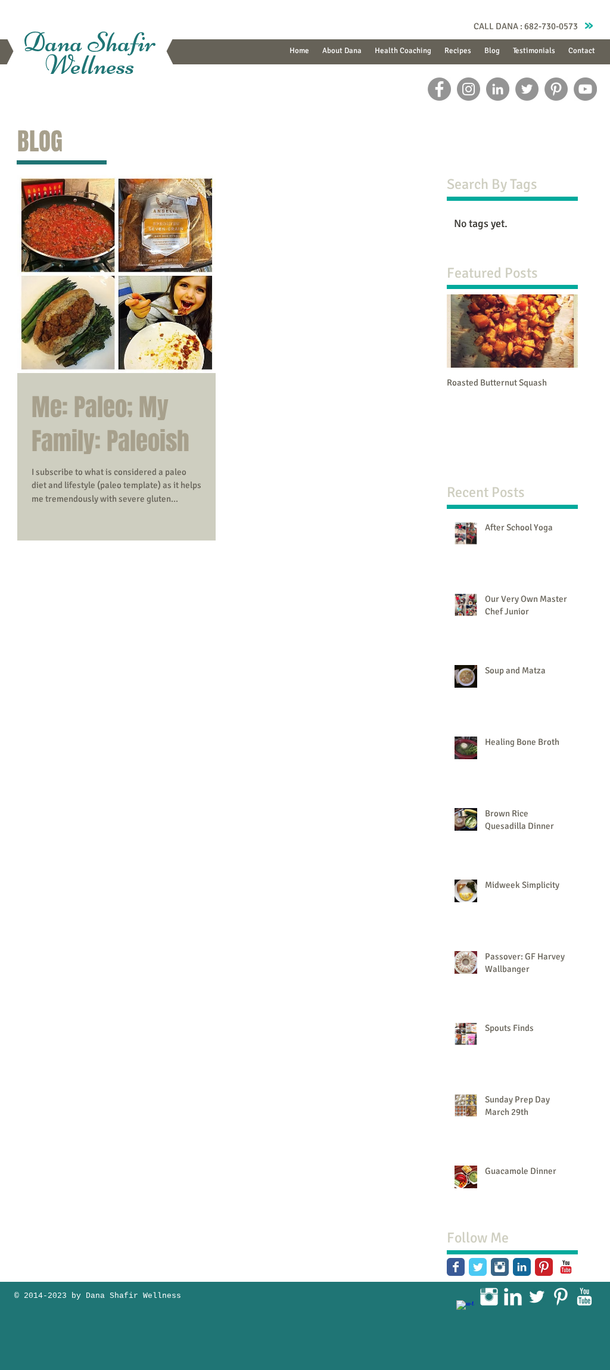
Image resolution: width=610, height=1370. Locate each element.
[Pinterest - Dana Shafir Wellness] (556, 89)
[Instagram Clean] (489, 1297)
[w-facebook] (465, 1309)
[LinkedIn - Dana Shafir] (497, 89)
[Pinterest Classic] (544, 1267)
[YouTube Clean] (584, 1297)
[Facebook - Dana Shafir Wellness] (439, 89)
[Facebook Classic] (456, 1267)
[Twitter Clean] (537, 1297)
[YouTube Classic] (566, 1267)
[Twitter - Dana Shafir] (527, 89)
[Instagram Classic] (500, 1267)
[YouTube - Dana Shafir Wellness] (585, 89)
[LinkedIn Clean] (513, 1297)
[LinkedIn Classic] (522, 1267)
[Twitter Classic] (478, 1267)
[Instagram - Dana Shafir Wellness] (468, 89)
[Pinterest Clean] (560, 1297)
